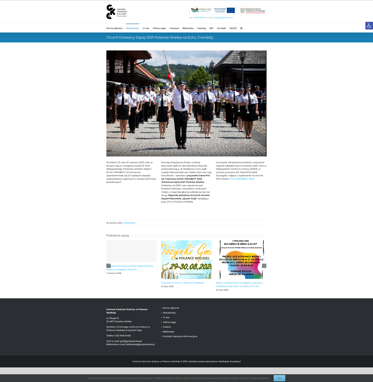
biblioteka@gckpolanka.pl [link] (140, 344)
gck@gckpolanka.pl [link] (223, 17)
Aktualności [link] (130, 223)
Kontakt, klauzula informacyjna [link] (180, 336)
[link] (369, 25)
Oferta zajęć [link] (169, 322)
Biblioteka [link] (168, 331)
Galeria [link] (167, 326)
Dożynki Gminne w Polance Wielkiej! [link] (182, 282)
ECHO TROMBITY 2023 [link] (241, 178)
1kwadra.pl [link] (235, 361)
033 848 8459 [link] (199, 17)
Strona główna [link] (171, 307)
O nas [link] (166, 317)
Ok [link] (279, 378)
